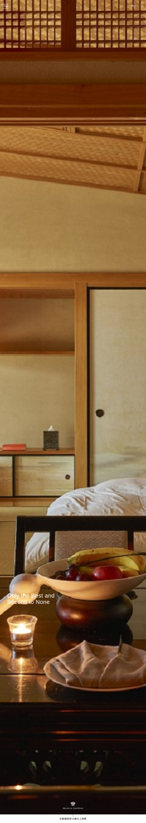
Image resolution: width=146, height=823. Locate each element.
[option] (73, 407)
